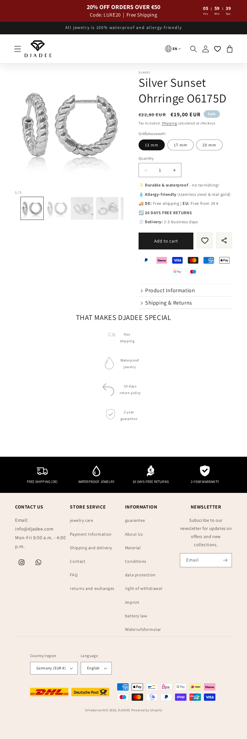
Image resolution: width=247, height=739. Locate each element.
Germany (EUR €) (51, 668)
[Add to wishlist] (205, 240)
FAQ (73, 575)
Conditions (135, 561)
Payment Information (90, 534)
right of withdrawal (143, 588)
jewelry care (81, 520)
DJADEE (124, 710)
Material (133, 547)
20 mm (209, 145)
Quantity (146, 158)
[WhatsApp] (38, 562)
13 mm (151, 145)
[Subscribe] (225, 560)
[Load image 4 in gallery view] (107, 208)
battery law (136, 615)
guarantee (135, 520)
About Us (134, 534)
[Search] (193, 49)
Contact (77, 561)
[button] (17, 49)
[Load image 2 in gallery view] (57, 208)
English (93, 668)
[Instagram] (21, 562)
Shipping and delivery (91, 547)
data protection (140, 575)
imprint (132, 602)
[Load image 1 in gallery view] (32, 208)
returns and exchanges (92, 588)
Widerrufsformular (143, 629)
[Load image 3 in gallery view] (82, 208)
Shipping (169, 123)
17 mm (180, 145)
